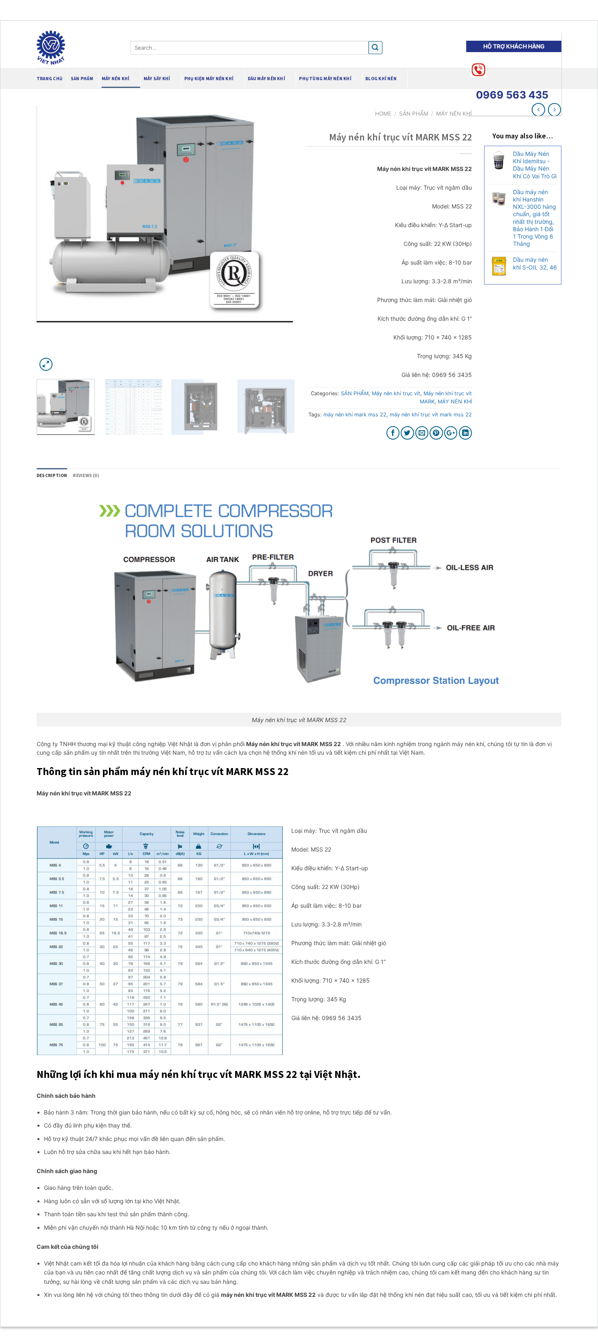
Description (52, 475)
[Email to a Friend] (422, 433)
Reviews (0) (85, 475)
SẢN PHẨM (355, 393)
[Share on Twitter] (407, 433)
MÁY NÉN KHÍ (115, 78)
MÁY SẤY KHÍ (157, 78)
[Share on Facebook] (393, 433)
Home (383, 113)
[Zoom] (46, 364)
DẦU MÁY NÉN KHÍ (266, 78)
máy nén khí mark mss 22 (354, 415)
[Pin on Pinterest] (436, 433)
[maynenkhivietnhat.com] (77, 48)
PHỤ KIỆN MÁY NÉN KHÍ (209, 78)
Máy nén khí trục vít (396, 393)
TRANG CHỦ (49, 78)
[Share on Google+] (451, 433)
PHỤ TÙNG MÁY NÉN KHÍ (325, 78)
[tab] (52, 476)
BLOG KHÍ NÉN (381, 78)
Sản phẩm (82, 78)
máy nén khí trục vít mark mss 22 (431, 415)
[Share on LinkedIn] (465, 433)
